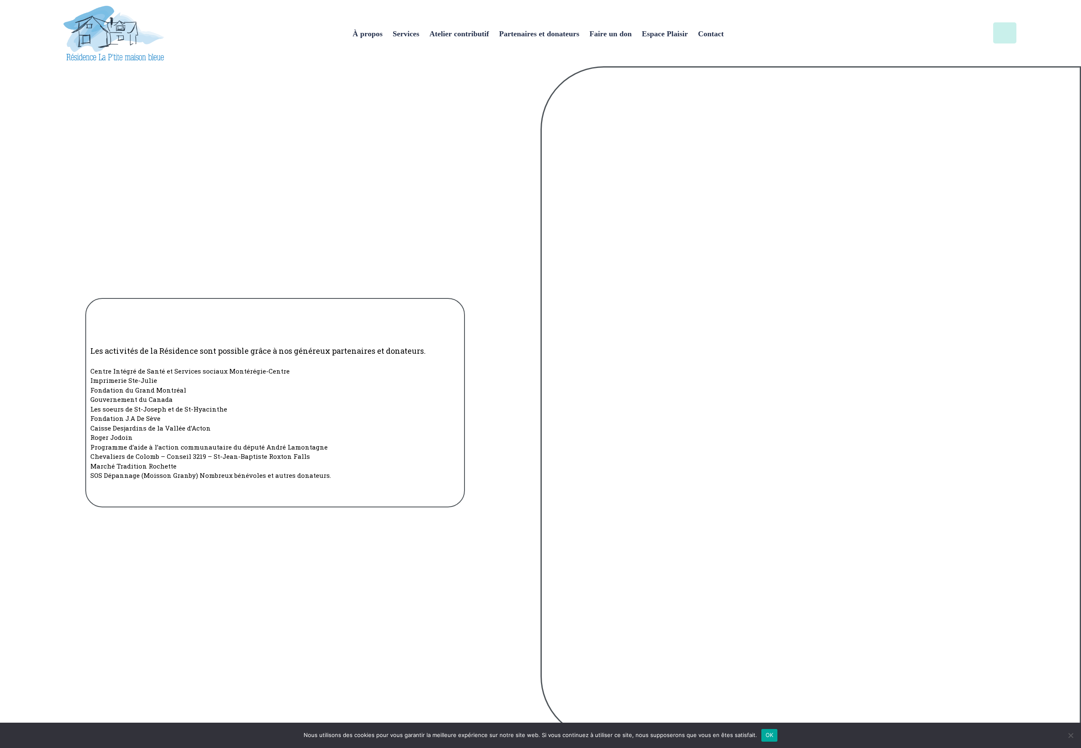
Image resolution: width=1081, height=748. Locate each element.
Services (406, 34)
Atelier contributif (459, 34)
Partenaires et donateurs (539, 34)
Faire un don (610, 34)
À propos (368, 34)
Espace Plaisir (665, 34)
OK (770, 735)
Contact (711, 34)
